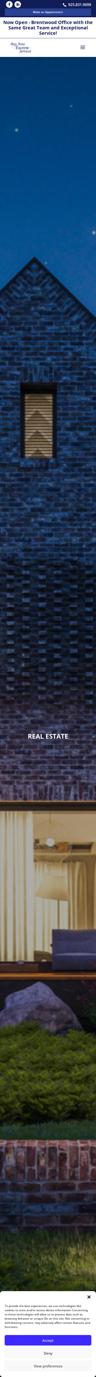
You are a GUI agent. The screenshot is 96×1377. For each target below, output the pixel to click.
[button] (89, 1297)
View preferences (48, 1366)
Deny (48, 1353)
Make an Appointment (48, 12)
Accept (48, 1340)
